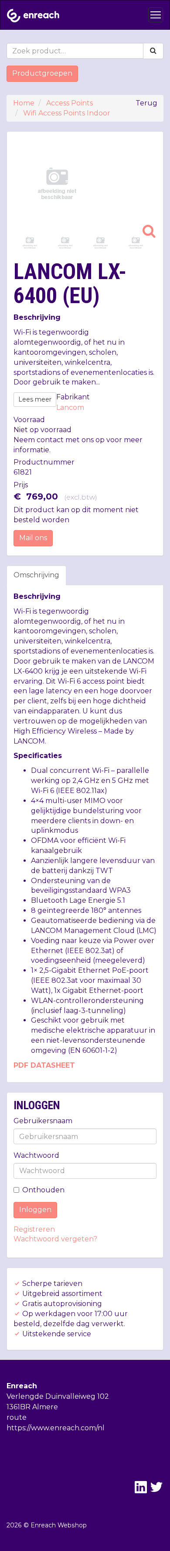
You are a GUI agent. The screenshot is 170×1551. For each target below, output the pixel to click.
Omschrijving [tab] (36, 575)
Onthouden (43, 1190)
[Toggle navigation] (155, 14)
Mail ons (33, 538)
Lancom (70, 407)
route (17, 1417)
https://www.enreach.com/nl (56, 1428)
